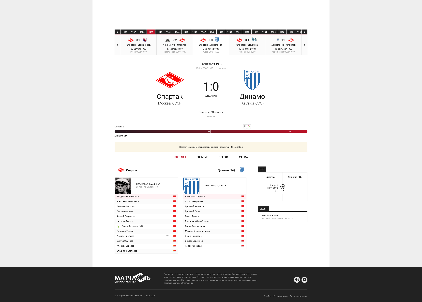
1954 (264, 32)
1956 (282, 32)
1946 (194, 32)
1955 (273, 32)
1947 (203, 32)
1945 (186, 32)
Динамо (252, 98)
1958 (299, 32)
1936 (124, 32)
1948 (212, 32)
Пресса (223, 157)
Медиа (243, 157)
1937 (133, 32)
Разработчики (280, 296)
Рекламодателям (298, 296)
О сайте (267, 296)
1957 (290, 32)
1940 (159, 32)
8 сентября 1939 (211, 64)
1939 (151, 32)
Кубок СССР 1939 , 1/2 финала (211, 68)
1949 (221, 32)
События (202, 157)
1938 (142, 32)
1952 (247, 32)
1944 (177, 32)
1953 (256, 32)
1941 (168, 32)
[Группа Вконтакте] (297, 280)
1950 (229, 32)
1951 (238, 32)
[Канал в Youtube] (304, 280)
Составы (180, 157)
